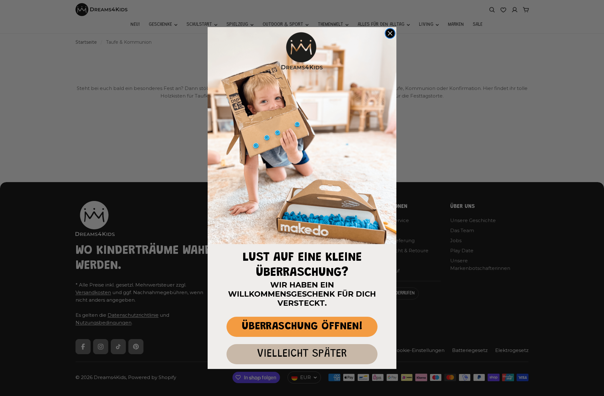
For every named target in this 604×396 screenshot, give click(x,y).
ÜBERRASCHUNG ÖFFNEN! (302, 326)
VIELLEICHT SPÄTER (302, 354)
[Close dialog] (390, 33)
